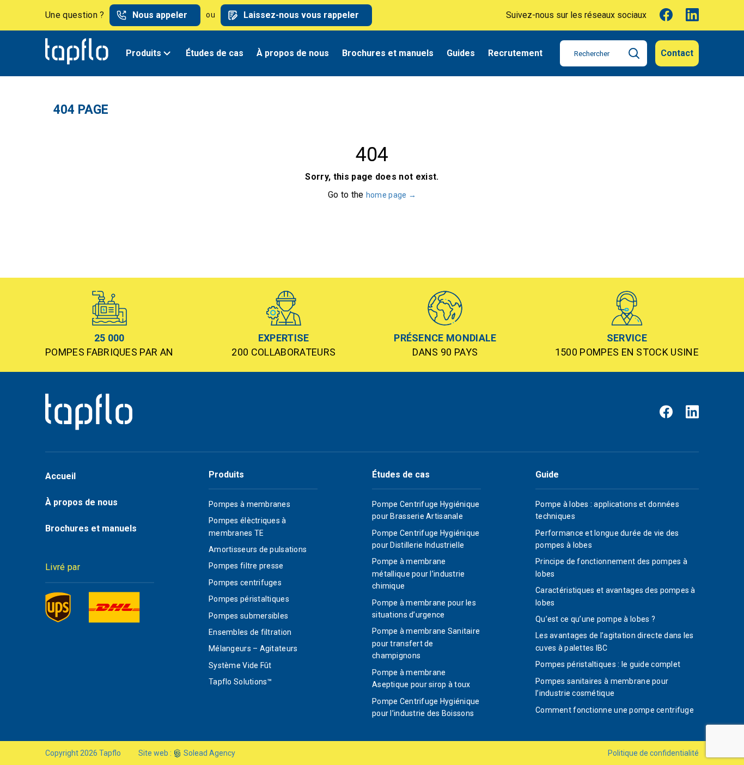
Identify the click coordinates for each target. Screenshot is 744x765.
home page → (391, 195)
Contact (677, 53)
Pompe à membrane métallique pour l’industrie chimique (418, 573)
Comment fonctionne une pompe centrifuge (614, 710)
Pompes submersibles (248, 615)
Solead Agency (209, 753)
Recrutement (515, 53)
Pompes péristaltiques (249, 599)
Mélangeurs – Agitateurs (253, 648)
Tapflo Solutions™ (240, 681)
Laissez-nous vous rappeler (301, 15)
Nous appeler (159, 15)
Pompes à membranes (249, 504)
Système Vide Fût (240, 665)
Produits (143, 53)
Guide (547, 475)
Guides (461, 53)
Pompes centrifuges (245, 582)
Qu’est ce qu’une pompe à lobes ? (595, 619)
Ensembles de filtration (250, 632)
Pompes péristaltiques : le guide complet (607, 664)
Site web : (155, 753)
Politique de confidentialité (653, 753)
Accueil (60, 476)
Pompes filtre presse (246, 565)
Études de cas (214, 53)
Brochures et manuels (388, 53)
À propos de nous (293, 53)
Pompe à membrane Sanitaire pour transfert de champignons (426, 643)
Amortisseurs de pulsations (258, 549)
